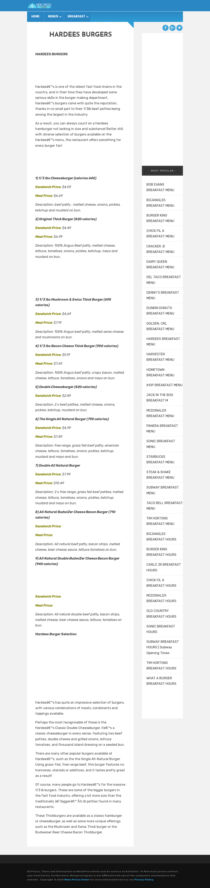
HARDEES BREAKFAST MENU (163, 341)
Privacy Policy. (144, 879)
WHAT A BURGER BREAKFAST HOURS (161, 681)
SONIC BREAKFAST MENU (160, 444)
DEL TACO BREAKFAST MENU (163, 279)
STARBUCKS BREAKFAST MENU (160, 459)
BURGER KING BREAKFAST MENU (160, 218)
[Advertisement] (55, 69)
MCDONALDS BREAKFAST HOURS (161, 598)
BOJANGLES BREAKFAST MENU (160, 203)
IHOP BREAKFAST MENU (164, 385)
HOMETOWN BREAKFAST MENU (160, 372)
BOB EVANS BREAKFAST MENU (160, 187)
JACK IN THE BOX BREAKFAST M (159, 397)
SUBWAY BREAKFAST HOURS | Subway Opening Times (162, 647)
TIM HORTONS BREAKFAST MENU (160, 521)
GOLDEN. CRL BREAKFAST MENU (160, 326)
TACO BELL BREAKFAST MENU (164, 505)
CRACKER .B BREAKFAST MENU (160, 249)
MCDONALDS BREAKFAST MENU (160, 413)
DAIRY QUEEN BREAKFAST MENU (160, 264)
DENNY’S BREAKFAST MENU (162, 295)
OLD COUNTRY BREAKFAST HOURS (161, 613)
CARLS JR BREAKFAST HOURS (163, 567)
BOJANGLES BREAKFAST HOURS (161, 536)
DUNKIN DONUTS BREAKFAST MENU (160, 310)
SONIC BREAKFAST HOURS (160, 629)
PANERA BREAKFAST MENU (162, 428)
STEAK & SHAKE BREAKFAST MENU (160, 475)
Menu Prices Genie (76, 879)
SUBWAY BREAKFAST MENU (162, 490)
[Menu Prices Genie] (39, 6)
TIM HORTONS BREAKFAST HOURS (161, 665)
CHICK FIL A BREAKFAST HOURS (161, 583)
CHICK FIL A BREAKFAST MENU (160, 233)
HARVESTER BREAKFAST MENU (160, 357)
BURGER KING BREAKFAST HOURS (161, 552)
